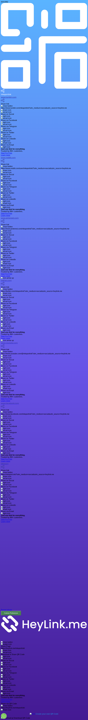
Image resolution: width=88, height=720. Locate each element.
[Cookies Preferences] (4, 716)
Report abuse (6, 610)
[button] (44, 569)
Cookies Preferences (11, 613)
